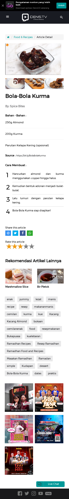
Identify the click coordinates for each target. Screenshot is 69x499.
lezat (38, 299)
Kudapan (27, 366)
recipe (10, 306)
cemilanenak (15, 328)
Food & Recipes (23, 37)
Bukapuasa (13, 336)
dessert (44, 366)
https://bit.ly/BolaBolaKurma (31, 155)
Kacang (54, 314)
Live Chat (53, 484)
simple (11, 366)
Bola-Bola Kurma (17, 373)
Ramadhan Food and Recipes (25, 351)
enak (10, 299)
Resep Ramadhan (48, 343)
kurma (27, 314)
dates (37, 373)
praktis (52, 373)
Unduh (61, 5)
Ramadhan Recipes (19, 343)
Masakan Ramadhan (19, 358)
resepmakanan (51, 328)
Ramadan (45, 358)
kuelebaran (33, 336)
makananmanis (43, 306)
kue (40, 314)
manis (52, 299)
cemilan (12, 314)
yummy (24, 299)
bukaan (38, 321)
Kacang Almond (17, 321)
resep (24, 306)
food (32, 328)
